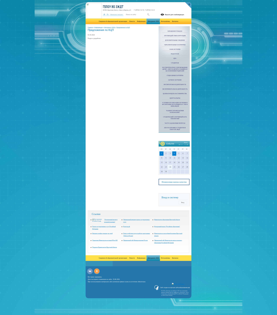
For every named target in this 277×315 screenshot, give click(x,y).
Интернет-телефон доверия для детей (102, 233)
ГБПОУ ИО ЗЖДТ (113, 7)
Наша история (175, 49)
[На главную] (104, 14)
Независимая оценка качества (174, 182)
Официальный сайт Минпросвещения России (135, 240)
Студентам (175, 63)
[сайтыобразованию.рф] (188, 5)
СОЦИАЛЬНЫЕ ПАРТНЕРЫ (175, 75)
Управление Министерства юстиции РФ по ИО (105, 240)
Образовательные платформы (174, 45)
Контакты (175, 21)
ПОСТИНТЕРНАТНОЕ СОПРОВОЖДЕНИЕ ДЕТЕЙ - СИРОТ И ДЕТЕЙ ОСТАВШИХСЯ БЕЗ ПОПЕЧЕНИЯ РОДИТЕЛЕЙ (175, 69)
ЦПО (174, 58)
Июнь (186, 142)
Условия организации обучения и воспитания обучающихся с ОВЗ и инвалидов (175, 104)
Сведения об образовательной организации (113, 21)
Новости (132, 21)
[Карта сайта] (107, 14)
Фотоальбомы (165, 21)
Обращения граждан (174, 31)
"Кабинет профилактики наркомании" (175, 111)
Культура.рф (126, 226)
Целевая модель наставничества (175, 93)
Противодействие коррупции (175, 35)
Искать (148, 14)
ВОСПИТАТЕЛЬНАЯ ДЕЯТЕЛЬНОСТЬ (175, 84)
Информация (98, 27)
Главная (90, 27)
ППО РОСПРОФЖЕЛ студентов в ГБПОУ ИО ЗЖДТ (175, 128)
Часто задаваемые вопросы (175, 123)
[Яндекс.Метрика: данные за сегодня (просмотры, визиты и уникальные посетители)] (178, 284)
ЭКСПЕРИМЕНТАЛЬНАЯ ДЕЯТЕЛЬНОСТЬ (175, 89)
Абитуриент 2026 (153, 21)
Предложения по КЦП (123, 27)
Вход (182, 202)
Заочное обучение (175, 80)
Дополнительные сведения (175, 40)
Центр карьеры (175, 98)
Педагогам (175, 54)
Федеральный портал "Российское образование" (167, 226)
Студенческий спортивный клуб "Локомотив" (175, 117)
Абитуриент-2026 (109, 27)
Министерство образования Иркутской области (167, 219)
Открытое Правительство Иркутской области (104, 247)
